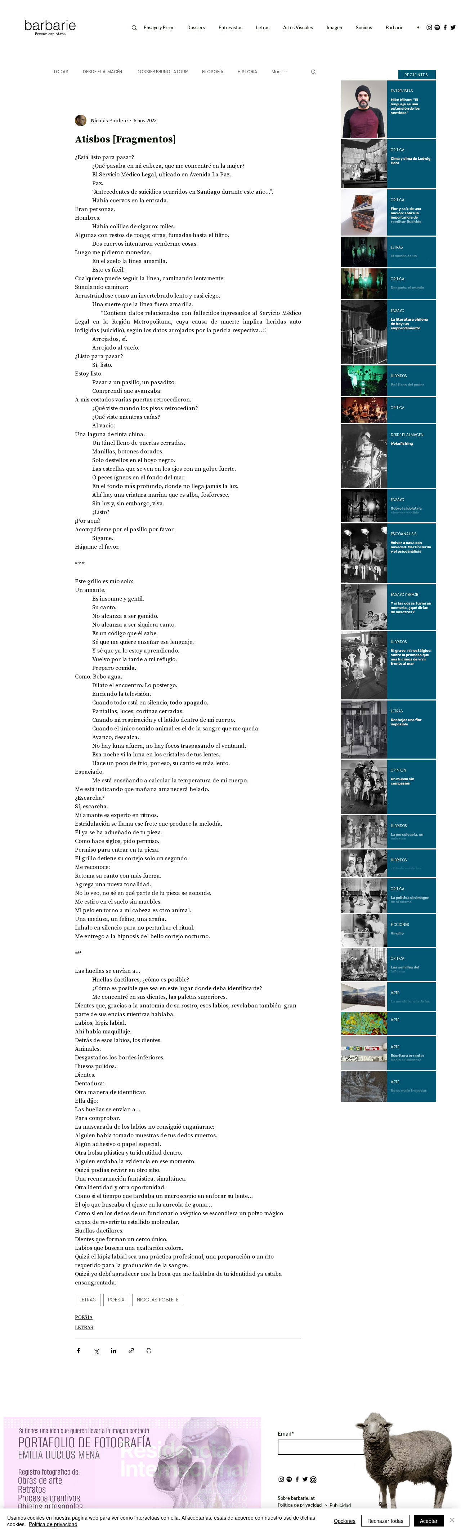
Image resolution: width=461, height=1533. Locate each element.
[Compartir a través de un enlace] (131, 1350)
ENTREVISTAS (402, 91)
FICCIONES (400, 925)
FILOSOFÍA (212, 71)
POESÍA (116, 1299)
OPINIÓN (398, 770)
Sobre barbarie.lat (296, 1498)
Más (276, 71)
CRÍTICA (397, 150)
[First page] (351, 1114)
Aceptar (429, 1520)
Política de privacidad (53, 1524)
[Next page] (408, 1114)
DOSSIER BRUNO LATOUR (162, 71)
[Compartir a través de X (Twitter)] (96, 1350)
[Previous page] (369, 1114)
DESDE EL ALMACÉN (102, 71)
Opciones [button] (344, 1520)
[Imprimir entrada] (149, 1350)
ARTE (395, 993)
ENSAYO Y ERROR (404, 595)
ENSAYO (397, 311)
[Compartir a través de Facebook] (78, 1350)
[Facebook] (445, 27)
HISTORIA (247, 71)
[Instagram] (429, 27)
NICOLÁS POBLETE (158, 1299)
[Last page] (425, 1114)
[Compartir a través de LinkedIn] (113, 1350)
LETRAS (88, 1299)
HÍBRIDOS (399, 376)
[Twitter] (453, 27)
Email (285, 1433)
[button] (335, 28)
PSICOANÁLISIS (403, 534)
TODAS (60, 71)
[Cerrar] (452, 1520)
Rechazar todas (385, 1520)
